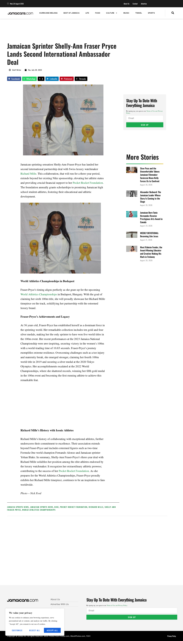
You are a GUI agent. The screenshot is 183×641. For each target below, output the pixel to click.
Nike (56, 507)
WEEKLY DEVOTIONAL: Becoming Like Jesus (149, 234)
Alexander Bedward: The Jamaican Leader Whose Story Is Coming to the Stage (150, 196)
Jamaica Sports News (18, 507)
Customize (17, 630)
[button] (172, 13)
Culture (110, 13)
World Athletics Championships (38, 294)
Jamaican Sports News (41, 507)
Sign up (145, 124)
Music (126, 13)
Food (97, 13)
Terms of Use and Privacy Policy (117, 605)
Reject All (34, 630)
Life (87, 13)
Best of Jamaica (71, 13)
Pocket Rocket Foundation (88, 183)
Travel (138, 13)
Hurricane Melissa (48, 13)
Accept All (52, 630)
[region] (34, 622)
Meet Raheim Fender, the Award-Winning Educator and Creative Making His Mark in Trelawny (151, 252)
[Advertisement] (56, 32)
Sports (151, 13)
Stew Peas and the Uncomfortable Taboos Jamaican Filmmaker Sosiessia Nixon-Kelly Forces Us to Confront (150, 175)
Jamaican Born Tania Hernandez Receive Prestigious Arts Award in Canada (151, 217)
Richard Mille (28, 173)
